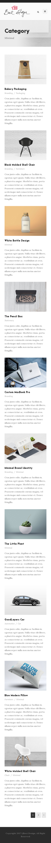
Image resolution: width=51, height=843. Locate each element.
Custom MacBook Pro (17, 392)
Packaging (20, 93)
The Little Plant (14, 544)
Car (19, 623)
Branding (9, 93)
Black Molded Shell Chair (20, 165)
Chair (7, 775)
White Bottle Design (17, 240)
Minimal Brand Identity (18, 468)
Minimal (8, 244)
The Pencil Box (13, 316)
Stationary (9, 320)
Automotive (10, 623)
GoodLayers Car (14, 619)
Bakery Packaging (15, 89)
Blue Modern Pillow (16, 695)
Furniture (20, 169)
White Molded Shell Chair (20, 771)
